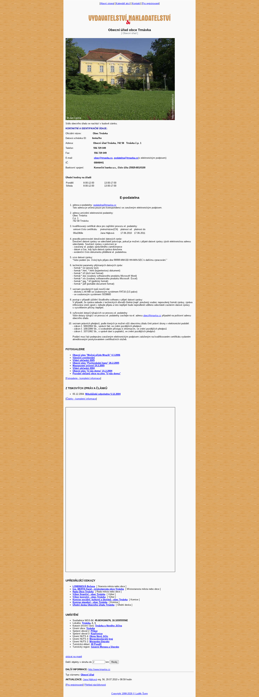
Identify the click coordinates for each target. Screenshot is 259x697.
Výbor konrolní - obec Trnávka (89, 597)
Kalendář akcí (123, 3)
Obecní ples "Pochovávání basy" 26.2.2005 (96, 363)
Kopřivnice (97, 633)
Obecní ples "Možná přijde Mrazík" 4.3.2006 (96, 355)
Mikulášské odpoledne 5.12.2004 (103, 394)
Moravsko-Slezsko (99, 641)
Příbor (94, 631)
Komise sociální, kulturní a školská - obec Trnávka (100, 599)
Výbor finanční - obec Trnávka (89, 594)
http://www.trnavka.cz (99, 669)
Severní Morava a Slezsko (105, 647)
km (107, 662)
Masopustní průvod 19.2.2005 (88, 365)
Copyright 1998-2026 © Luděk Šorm (129, 693)
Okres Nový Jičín (99, 636)
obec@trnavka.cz (152, 315)
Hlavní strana (107, 3)
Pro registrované (150, 3)
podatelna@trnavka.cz (104, 205)
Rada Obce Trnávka (83, 591)
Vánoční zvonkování (84, 357)
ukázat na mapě (74, 656)
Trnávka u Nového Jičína (108, 625)
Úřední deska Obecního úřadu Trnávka (93, 605)
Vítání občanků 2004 (84, 368)
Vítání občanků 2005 (84, 360)
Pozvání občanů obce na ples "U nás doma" (97, 373)
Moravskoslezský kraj (101, 639)
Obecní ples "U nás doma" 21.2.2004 (92, 371)
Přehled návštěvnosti (95, 684)
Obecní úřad (87, 674)
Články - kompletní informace (81, 398)
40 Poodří (96, 644)
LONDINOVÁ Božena (84, 586)
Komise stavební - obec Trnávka (90, 602)
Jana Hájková (90, 679)
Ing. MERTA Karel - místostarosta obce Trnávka (98, 589)
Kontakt (136, 3)
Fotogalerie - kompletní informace (83, 378)
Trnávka (86, 623)
